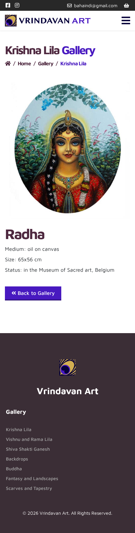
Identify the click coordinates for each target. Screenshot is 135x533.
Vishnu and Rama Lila (29, 439)
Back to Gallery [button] (35, 293)
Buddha (14, 468)
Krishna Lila (18, 429)
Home (24, 63)
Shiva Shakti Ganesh (28, 449)
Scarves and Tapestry (29, 488)
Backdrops (17, 458)
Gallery (45, 63)
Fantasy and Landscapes (32, 478)
